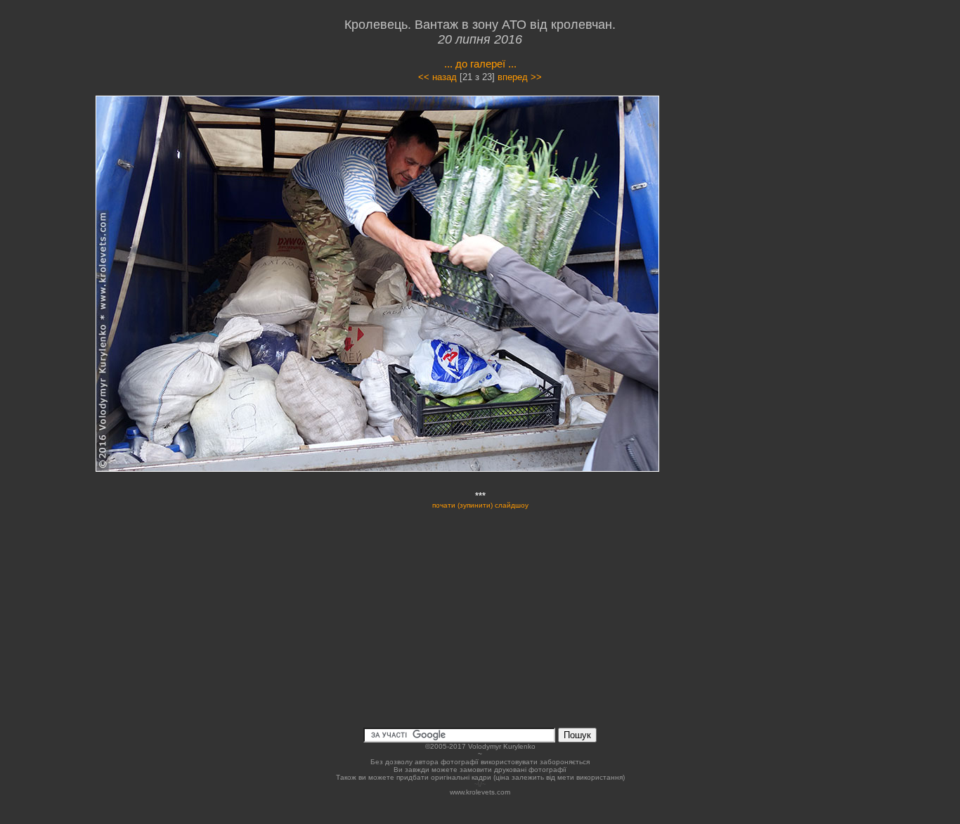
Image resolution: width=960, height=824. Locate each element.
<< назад (437, 77)
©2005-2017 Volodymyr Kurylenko (480, 746)
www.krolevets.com (480, 792)
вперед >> (520, 77)
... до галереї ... (480, 64)
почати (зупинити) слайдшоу (480, 505)
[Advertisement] (776, 220)
